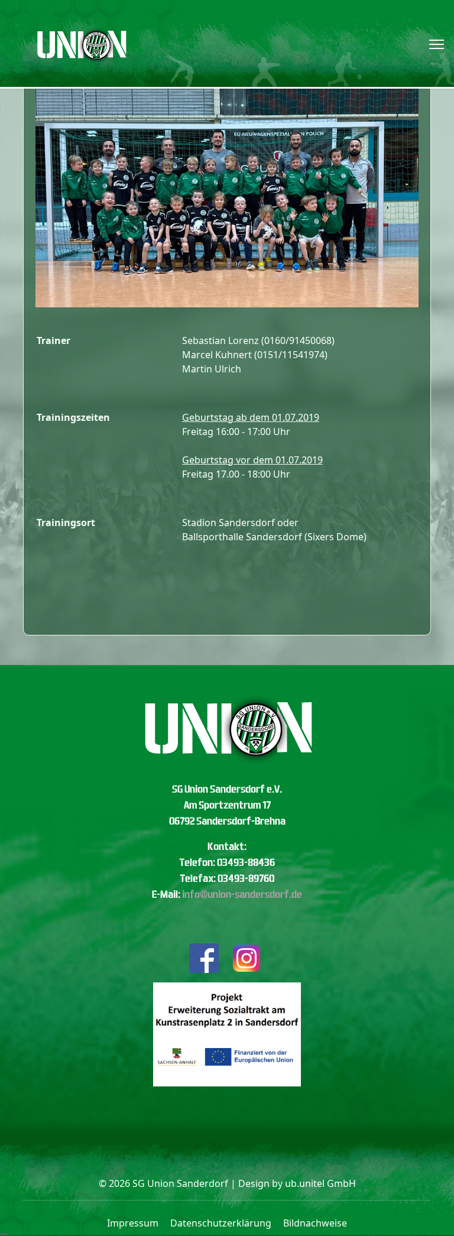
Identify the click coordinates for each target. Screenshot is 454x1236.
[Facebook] (204, 956)
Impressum (132, 1222)
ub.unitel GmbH (320, 1183)
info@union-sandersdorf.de (242, 894)
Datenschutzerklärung (220, 1222)
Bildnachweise (315, 1222)
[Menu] (436, 44)
